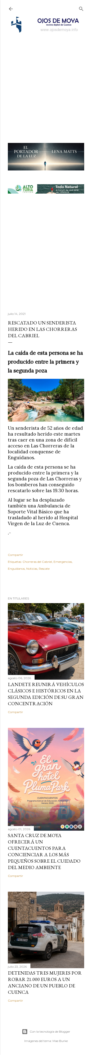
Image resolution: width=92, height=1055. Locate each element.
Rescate (44, 568)
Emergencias (62, 562)
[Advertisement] (46, 81)
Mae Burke (60, 1041)
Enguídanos (16, 568)
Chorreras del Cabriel (37, 562)
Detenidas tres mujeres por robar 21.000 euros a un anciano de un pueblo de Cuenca (45, 982)
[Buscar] (81, 8)
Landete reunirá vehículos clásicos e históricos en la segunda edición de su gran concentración (46, 694)
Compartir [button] (15, 555)
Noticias (31, 568)
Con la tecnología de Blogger (50, 1031)
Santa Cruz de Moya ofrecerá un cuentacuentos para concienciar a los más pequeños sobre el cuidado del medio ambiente (44, 851)
